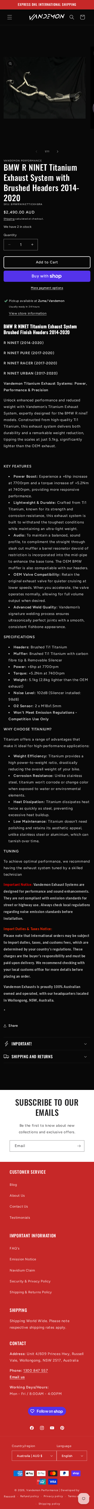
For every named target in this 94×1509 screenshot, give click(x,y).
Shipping (9, 218)
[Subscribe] (79, 1146)
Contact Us (19, 1206)
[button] (9, 17)
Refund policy (29, 1496)
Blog (13, 1185)
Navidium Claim (22, 1270)
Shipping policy (49, 1503)
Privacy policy (53, 1496)
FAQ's (15, 1248)
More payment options (47, 288)
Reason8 (9, 1496)
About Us (17, 1196)
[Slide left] (36, 151)
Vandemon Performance (42, 1490)
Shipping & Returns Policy (31, 1292)
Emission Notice (23, 1259)
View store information (28, 313)
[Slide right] (57, 151)
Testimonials (20, 1218)
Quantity (10, 235)
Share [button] (13, 1026)
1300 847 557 (35, 1370)
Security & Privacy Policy (30, 1281)
